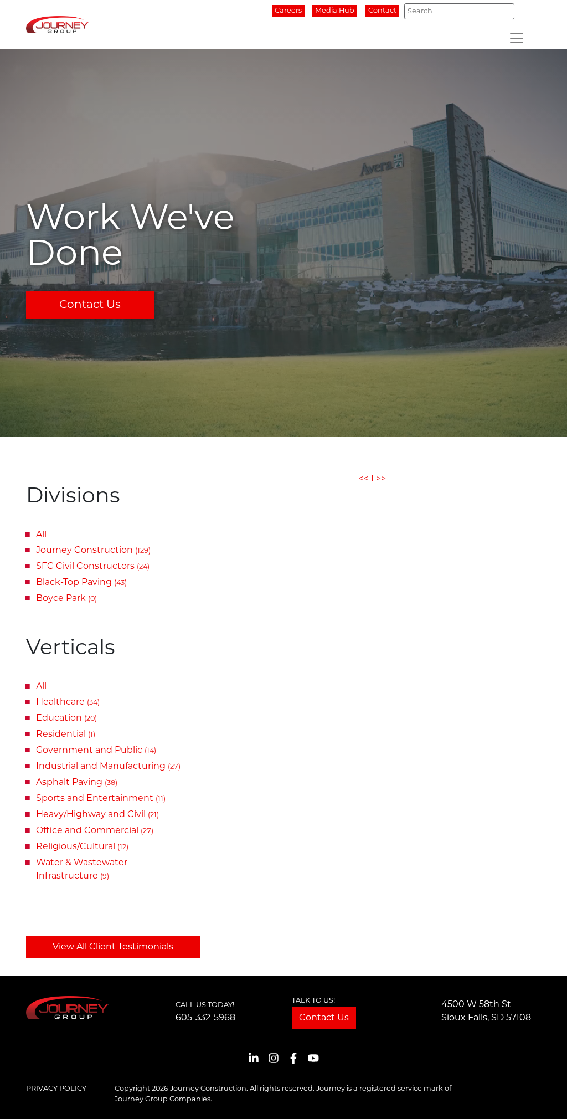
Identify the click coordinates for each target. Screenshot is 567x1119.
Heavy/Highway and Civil (97, 814)
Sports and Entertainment (101, 798)
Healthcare (68, 702)
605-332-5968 (205, 1018)
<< (363, 479)
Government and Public (96, 750)
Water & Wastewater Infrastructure (81, 870)
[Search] (503, 11)
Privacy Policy (56, 1088)
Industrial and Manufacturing (108, 766)
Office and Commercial (94, 831)
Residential (65, 734)
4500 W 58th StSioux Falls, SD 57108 (486, 1011)
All (41, 535)
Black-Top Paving (81, 582)
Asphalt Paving (76, 782)
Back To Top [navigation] (543, 1097)
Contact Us (90, 305)
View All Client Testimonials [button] (113, 947)
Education (66, 718)
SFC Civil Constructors (93, 566)
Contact (382, 10)
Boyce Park (66, 598)
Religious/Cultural (82, 847)
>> (381, 479)
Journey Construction (93, 550)
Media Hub (334, 10)
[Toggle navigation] (516, 38)
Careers (288, 10)
